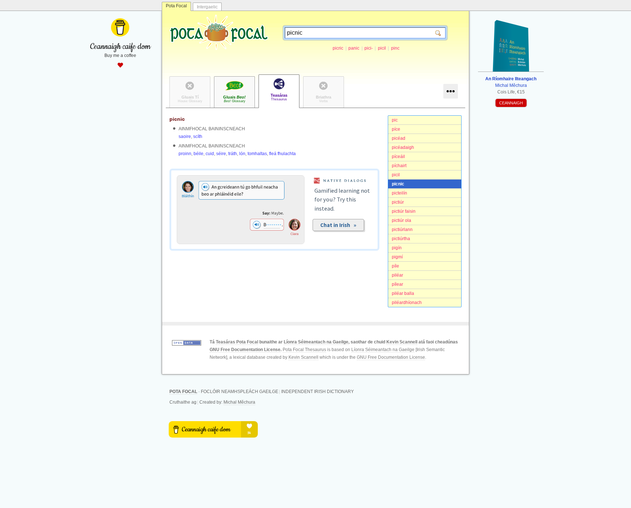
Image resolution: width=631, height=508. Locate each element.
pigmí (397, 256)
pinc (395, 48)
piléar (397, 275)
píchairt (399, 165)
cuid (210, 153)
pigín (397, 247)
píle (395, 266)
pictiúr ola (401, 220)
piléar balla (403, 293)
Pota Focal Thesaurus (304, 349)
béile (198, 153)
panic (353, 48)
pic (395, 120)
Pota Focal (176, 5)
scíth (197, 136)
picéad (398, 138)
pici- (368, 48)
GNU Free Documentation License (245, 349)
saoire (185, 136)
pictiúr (398, 202)
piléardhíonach (407, 302)
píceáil (398, 156)
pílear (397, 284)
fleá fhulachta (282, 153)
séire (221, 153)
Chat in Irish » (338, 225)
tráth (232, 153)
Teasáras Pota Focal (237, 342)
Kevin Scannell (401, 342)
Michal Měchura (239, 402)
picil (382, 48)
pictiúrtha (401, 238)
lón (242, 153)
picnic (398, 183)
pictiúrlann (402, 229)
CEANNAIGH (511, 103)
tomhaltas (257, 153)
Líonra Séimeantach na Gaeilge (316, 342)
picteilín (399, 193)
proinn (185, 153)
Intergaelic (207, 6)
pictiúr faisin (404, 211)
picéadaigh (403, 147)
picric (338, 48)
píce (396, 129)
